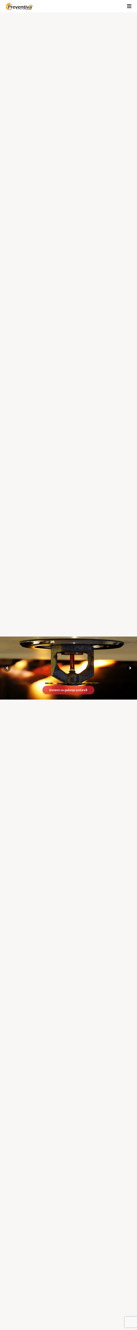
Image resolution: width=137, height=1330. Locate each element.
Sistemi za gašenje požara (67, 690)
